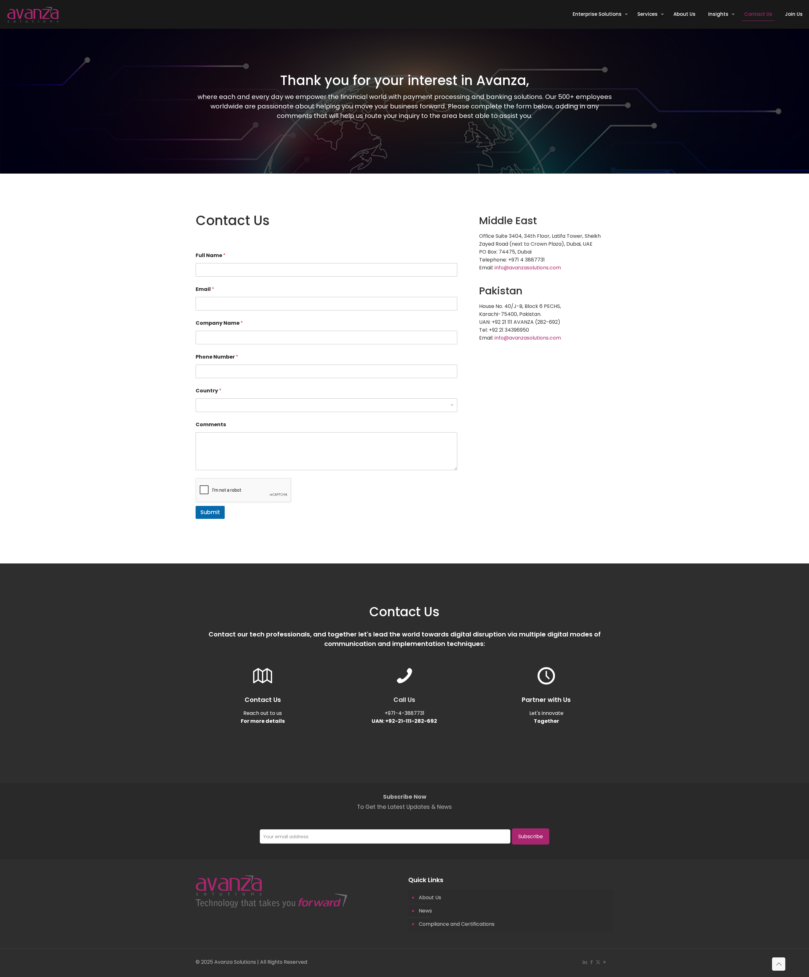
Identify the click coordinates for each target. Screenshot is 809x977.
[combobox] (326, 405)
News (425, 910)
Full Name (211, 255)
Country (209, 391)
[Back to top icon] (778, 964)
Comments (211, 424)
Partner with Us (546, 699)
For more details (263, 721)
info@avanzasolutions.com (528, 267)
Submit (210, 512)
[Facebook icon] (591, 962)
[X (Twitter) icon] (598, 962)
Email (205, 289)
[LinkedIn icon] (584, 962)
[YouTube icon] (604, 962)
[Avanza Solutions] (32, 14)
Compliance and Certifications (457, 924)
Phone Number (217, 357)
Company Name (219, 323)
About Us (430, 897)
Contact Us (263, 699)
